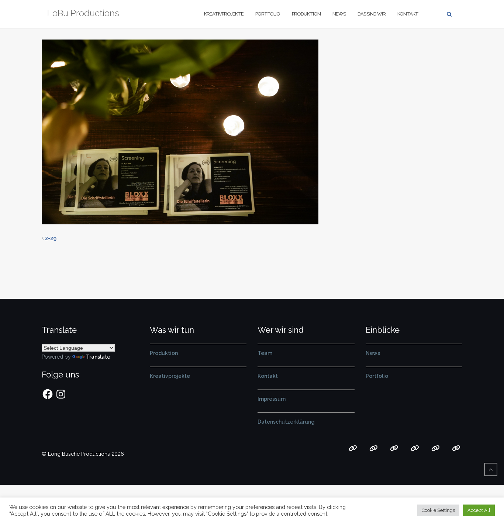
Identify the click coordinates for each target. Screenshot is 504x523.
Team (265, 353)
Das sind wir (372, 14)
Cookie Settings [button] (438, 510)
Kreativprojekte (224, 14)
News (339, 14)
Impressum (272, 399)
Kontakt (407, 14)
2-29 (50, 238)
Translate (98, 357)
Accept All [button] (478, 510)
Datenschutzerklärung (286, 422)
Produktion (306, 14)
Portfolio (267, 14)
